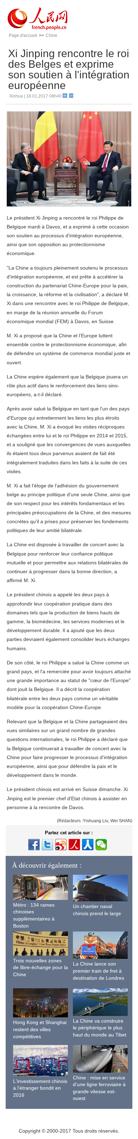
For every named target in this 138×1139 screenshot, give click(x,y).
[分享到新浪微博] (61, 844)
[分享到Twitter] (47, 844)
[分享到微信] (101, 844)
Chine (51, 35)
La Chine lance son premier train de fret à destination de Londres (98, 970)
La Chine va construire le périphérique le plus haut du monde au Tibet (99, 1028)
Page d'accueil (23, 35)
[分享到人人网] (87, 844)
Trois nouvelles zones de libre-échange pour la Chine (40, 967)
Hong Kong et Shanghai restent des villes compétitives (40, 1029)
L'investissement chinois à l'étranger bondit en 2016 (40, 1088)
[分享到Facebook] (34, 844)
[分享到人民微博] (74, 844)
